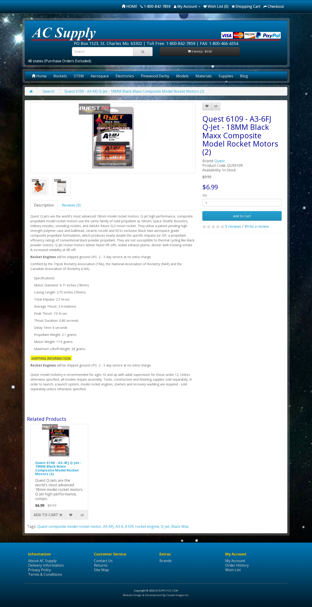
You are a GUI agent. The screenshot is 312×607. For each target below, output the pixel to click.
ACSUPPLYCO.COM (166, 590)
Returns (101, 565)
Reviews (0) (71, 205)
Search (48, 91)
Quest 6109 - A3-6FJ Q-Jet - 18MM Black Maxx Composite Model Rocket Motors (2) (134, 91)
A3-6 (119, 526)
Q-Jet (165, 526)
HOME (131, 6)
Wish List (233, 569)
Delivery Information (46, 565)
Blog (244, 75)
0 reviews (233, 226)
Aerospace (100, 75)
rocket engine (147, 526)
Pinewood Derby (155, 75)
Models (182, 75)
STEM (79, 75)
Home (41, 75)
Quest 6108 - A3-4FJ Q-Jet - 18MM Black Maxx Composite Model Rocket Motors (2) (58, 468)
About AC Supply (42, 560)
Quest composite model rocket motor (69, 526)
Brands (165, 560)
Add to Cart (242, 216)
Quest (219, 160)
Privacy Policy (39, 569)
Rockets (60, 75)
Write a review (256, 226)
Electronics (125, 75)
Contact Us (103, 560)
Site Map (101, 569)
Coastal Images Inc (177, 595)
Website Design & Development (142, 595)
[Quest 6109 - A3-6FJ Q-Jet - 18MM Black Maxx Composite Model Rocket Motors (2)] (113, 137)
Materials (204, 75)
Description (44, 205)
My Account (235, 560)
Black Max (180, 526)
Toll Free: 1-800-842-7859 (171, 43)
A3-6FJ (108, 526)
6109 (129, 526)
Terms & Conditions (45, 574)
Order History (237, 565)
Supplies (226, 75)
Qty (204, 195)
